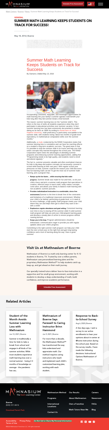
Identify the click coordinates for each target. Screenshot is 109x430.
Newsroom (96, 398)
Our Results (74, 393)
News (27, 12)
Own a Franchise (76, 404)
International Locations (53, 405)
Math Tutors (78, 410)
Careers (95, 393)
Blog (94, 410)
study (40, 142)
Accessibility (11, 421)
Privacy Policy (25, 421)
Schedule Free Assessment (73, 4)
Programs (51, 398)
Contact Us (52, 412)
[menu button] (91, 4)
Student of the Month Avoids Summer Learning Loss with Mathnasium (20, 323)
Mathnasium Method (56, 393)
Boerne (21, 12)
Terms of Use (11, 423)
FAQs (94, 404)
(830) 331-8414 (12, 405)
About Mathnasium (77, 398)
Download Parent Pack (15, 410)
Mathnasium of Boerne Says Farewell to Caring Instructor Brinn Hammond (54, 323)
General (18, 18)
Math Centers (11, 12)
